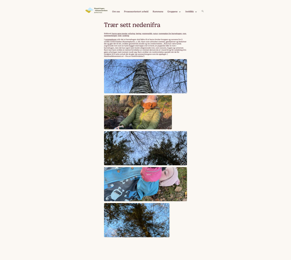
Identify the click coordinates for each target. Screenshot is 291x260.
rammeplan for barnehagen (170, 34)
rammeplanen (111, 39)
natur (155, 34)
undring (125, 36)
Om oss (116, 11)
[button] (203, 11)
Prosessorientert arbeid (136, 11)
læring (138, 34)
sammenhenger (110, 36)
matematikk (147, 34)
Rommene (158, 11)
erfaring (131, 34)
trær (120, 36)
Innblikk (189, 11)
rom (184, 34)
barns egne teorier (119, 34)
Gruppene (172, 11)
